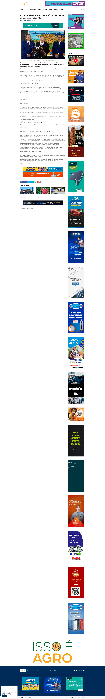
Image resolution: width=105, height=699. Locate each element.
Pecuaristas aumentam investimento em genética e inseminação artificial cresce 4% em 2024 (57, 196)
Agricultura (55, 9)
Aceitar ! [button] (4, 695)
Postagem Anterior (24, 210)
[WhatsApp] (35, 182)
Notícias (45, 9)
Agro (26, 13)
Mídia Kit (83, 697)
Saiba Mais (9, 694)
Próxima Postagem (61, 210)
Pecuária (50, 9)
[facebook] (74, 670)
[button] (81, 9)
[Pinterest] (37, 182)
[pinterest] (84, 670)
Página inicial (22, 13)
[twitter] (77, 670)
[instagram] (81, 670)
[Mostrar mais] (42, 182)
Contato (79, 697)
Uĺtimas (39, 9)
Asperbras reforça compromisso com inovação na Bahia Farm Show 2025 (26, 195)
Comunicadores (33, 9)
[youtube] (79, 670)
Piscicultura (61, 9)
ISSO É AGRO (29, 697)
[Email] (40, 182)
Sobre (26, 9)
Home (22, 9)
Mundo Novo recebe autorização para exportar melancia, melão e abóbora (42, 195)
